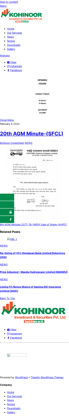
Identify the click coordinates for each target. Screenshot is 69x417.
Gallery (11, 48)
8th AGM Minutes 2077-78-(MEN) (20, 224)
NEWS (28, 142)
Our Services (14, 32)
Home (10, 28)
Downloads (13, 44)
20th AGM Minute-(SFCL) (31, 133)
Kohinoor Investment (12, 142)
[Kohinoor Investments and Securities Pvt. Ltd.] (22, 22)
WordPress (21, 377)
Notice (11, 40)
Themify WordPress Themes (47, 377)
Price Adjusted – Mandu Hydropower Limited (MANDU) (34, 271)
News (10, 36)
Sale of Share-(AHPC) (53, 224)
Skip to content (9, 1)
